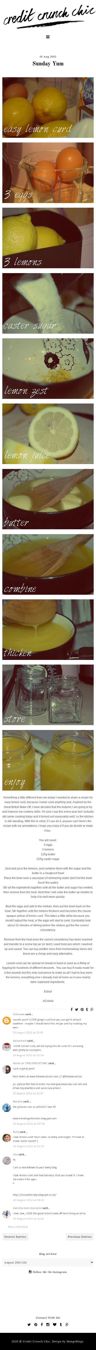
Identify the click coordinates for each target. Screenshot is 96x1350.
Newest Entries (15, 1236)
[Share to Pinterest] (82, 1009)
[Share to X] (76, 1009)
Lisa (15, 1154)
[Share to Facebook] (72, 1009)
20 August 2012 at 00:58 (29, 1123)
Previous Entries (80, 1236)
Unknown (19, 1014)
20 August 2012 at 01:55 (28, 1146)
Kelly (16, 1132)
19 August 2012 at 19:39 (28, 1032)
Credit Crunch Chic (36, 1341)
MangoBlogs (75, 1341)
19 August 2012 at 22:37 (28, 1093)
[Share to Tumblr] (87, 1009)
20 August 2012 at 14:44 (28, 1218)
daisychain (20, 1040)
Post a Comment (18, 1226)
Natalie (18, 1101)
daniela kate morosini (27, 1208)
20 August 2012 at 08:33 (28, 1200)
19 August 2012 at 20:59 (28, 1055)
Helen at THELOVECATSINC (30, 1063)
